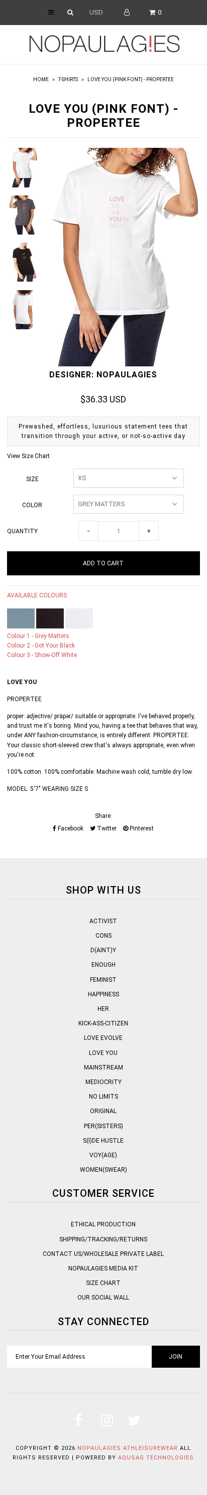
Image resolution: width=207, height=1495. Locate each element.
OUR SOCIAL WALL (103, 1297)
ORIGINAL (103, 1111)
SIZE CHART (103, 1283)
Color (32, 505)
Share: (103, 815)
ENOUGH (103, 964)
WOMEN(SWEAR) (103, 1169)
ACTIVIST (103, 921)
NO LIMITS (103, 1096)
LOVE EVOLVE (103, 1037)
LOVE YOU (103, 1052)
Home (41, 79)
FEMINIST (103, 979)
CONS (103, 935)
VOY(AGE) (103, 1155)
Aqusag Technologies (156, 1457)
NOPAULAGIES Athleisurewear (127, 1448)
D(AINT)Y (103, 950)
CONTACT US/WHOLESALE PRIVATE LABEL (103, 1253)
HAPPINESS (103, 994)
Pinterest (141, 828)
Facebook (69, 828)
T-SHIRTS (68, 79)
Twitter (106, 828)
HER (103, 1008)
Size (32, 479)
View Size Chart (28, 456)
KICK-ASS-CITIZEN (103, 1023)
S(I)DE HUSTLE (103, 1140)
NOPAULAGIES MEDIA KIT (103, 1268)
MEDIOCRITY (103, 1082)
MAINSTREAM (103, 1067)
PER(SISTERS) (103, 1126)
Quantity (22, 531)
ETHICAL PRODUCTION (103, 1224)
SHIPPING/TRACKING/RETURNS (103, 1239)
